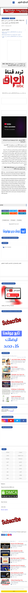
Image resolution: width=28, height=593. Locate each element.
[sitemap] (2, 535)
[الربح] (15, 537)
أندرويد (20, 465)
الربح (7, 462)
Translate (11, 411)
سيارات (20, 478)
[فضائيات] (24, 535)
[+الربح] (17, 537)
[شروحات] (16, 538)
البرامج (20, 462)
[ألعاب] (20, 538)
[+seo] (5, 538)
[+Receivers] (11, 537)
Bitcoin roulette (4, 509)
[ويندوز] (10, 538)
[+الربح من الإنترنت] (19, 537)
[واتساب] (13, 535)
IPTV (7, 465)
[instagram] (4, 420)
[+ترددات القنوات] (2, 537)
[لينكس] (12, 538)
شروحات (12, 18)
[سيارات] (21, 535)
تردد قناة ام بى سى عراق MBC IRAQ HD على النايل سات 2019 (12, 37)
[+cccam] (8, 537)
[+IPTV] (6, 537)
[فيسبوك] (15, 535)
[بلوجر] (21, 537)
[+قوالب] (24, 537)
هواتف (20, 475)
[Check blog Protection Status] (9, 497)
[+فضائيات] (26, 535)
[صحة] (19, 535)
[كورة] (17, 535)
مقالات (7, 455)
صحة (8, 475)
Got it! (14, 591)
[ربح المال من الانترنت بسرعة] (13, 537)
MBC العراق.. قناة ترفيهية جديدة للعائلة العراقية (11, 34)
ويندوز (20, 468)
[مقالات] (14, 538)
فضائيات (19, 220)
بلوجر (8, 478)
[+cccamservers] (4, 537)
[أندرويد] (18, 538)
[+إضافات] (26, 537)
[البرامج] (23, 538)
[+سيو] (7, 538)
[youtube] (11, 420)
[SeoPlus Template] (3, 532)
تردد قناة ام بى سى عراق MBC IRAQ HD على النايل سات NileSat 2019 (12, 33)
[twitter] (17, 420)
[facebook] (23, 420)
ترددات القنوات (5, 18)
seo (7, 468)
